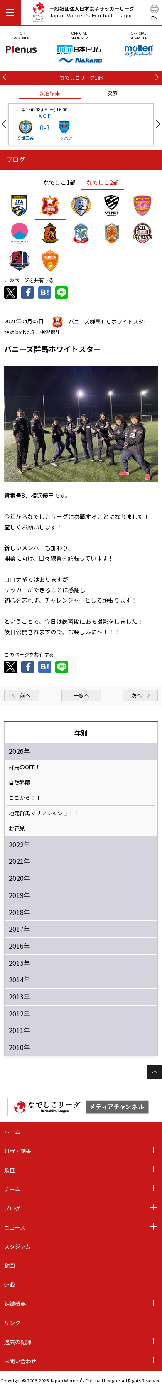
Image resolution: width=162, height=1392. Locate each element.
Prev (4, 124)
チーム (12, 1189)
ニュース (14, 1227)
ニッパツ (64, 138)
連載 (9, 1285)
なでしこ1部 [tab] (59, 182)
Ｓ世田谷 (25, 138)
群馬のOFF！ (24, 767)
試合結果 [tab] (50, 92)
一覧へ (81, 695)
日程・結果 (17, 1151)
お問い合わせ (20, 1361)
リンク (12, 1323)
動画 (9, 1265)
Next (158, 124)
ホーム (12, 1132)
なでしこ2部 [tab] (102, 182)
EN (154, 18)
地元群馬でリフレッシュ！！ (44, 813)
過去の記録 (17, 1342)
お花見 (17, 828)
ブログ (12, 1208)
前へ (25, 695)
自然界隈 (19, 782)
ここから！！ (25, 797)
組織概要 (15, 1304)
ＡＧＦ (45, 115)
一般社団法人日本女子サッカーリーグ (91, 12)
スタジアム (17, 1246)
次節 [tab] (112, 92)
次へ (136, 695)
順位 (9, 1170)
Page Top (154, 1072)
